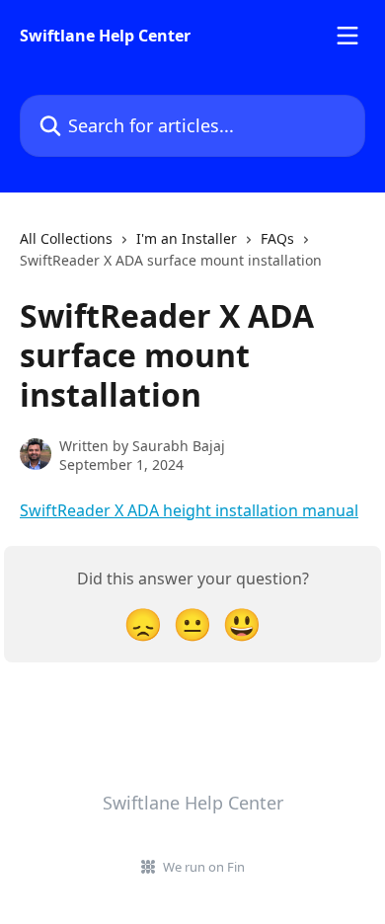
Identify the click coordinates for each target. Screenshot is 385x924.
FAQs (277, 238)
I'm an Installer (186, 238)
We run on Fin (204, 867)
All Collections (66, 238)
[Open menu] (347, 35)
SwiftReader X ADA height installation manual (189, 510)
